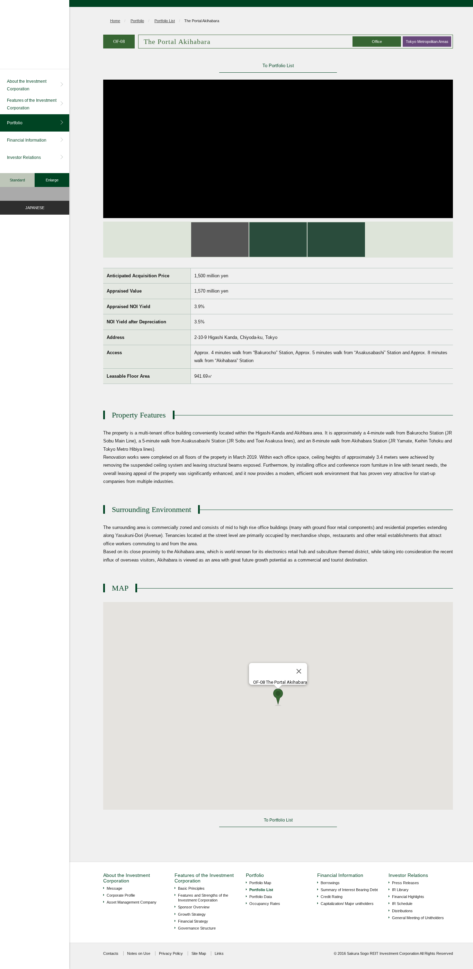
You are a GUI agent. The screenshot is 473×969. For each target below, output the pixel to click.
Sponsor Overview (193, 907)
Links (219, 953)
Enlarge (52, 180)
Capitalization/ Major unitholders (347, 903)
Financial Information (26, 140)
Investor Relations (24, 157)
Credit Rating (331, 897)
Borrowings (330, 883)
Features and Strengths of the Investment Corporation (203, 897)
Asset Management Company (132, 902)
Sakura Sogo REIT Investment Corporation (34, 34)
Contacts (110, 953)
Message (114, 888)
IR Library (400, 890)
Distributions (402, 911)
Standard (17, 180)
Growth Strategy (192, 914)
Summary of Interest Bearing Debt (349, 890)
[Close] (299, 671)
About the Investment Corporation (26, 85)
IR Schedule (402, 903)
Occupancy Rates (264, 903)
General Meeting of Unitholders (418, 918)
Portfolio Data (260, 897)
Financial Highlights (408, 897)
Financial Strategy (193, 921)
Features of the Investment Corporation (31, 104)
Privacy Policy (171, 953)
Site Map (198, 953)
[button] (278, 697)
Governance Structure (197, 928)
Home (115, 21)
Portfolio (15, 122)
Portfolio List (164, 21)
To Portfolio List (278, 65)
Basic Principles (191, 888)
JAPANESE (34, 208)
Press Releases (405, 883)
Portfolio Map (260, 883)
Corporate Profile (121, 895)
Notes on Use (138, 953)
